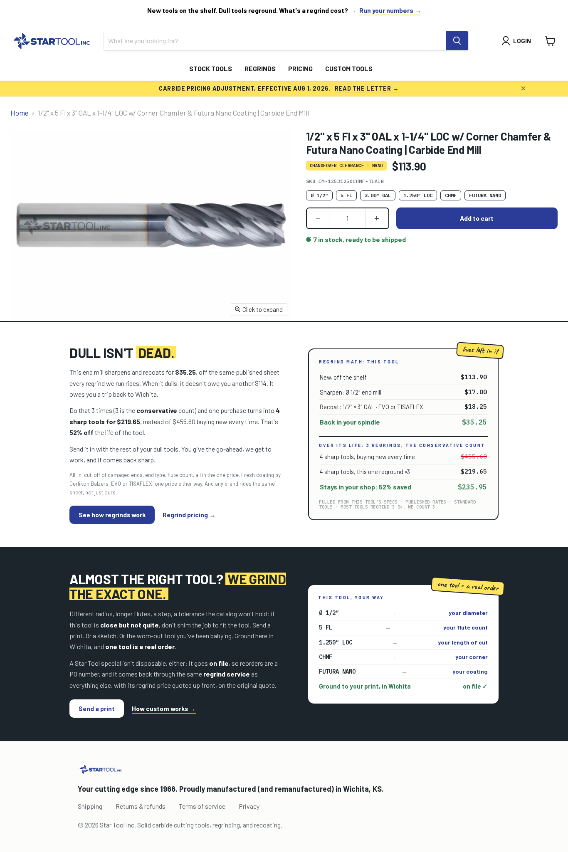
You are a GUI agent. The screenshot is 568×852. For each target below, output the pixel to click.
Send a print (97, 708)
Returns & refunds (140, 806)
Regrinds (260, 68)
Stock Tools (210, 68)
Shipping (90, 806)
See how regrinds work (112, 515)
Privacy (249, 806)
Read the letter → (367, 88)
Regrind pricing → (189, 515)
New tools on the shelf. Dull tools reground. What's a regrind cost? (247, 10)
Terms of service (202, 806)
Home (19, 113)
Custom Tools (349, 68)
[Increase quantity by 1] (377, 218)
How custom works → (164, 708)
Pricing (300, 68)
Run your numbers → (390, 10)
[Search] (457, 40)
